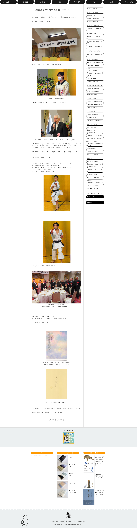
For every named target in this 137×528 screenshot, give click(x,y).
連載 (60, 2)
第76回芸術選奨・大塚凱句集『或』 (94, 42)
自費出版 (42, 2)
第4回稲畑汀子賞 (91, 15)
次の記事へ (61, 419)
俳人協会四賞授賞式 (92, 33)
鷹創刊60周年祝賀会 (92, 124)
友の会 (111, 2)
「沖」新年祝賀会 (91, 98)
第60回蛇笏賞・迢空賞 (92, 12)
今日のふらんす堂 (128, 2)
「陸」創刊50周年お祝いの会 (94, 101)
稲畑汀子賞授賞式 (91, 127)
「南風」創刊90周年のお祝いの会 (95, 170)
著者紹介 (89, 202)
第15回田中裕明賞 (91, 117)
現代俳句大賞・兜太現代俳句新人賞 (95, 37)
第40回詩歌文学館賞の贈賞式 (94, 85)
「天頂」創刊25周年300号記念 (95, 104)
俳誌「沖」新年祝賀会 (92, 161)
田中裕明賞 (77, 2)
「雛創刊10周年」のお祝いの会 (95, 82)
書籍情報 (25, 2)
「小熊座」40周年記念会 (93, 88)
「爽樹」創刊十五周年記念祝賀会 (95, 46)
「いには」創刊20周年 (92, 111)
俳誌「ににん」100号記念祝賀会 (94, 55)
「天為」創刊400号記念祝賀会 (94, 135)
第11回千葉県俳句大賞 (92, 22)
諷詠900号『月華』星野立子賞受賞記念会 (95, 181)
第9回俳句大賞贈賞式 (92, 148)
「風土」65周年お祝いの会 (94, 108)
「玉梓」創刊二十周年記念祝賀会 (95, 29)
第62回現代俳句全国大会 (93, 59)
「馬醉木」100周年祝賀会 (51, 9)
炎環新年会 (89, 158)
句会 (94, 2)
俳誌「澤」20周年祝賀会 (93, 177)
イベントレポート (92, 196)
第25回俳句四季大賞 (92, 9)
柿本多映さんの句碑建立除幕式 (91, 131)
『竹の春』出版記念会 (92, 155)
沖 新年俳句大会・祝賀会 (93, 51)
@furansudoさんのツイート (39, 455)
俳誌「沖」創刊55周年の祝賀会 (95, 62)
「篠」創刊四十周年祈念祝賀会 (95, 120)
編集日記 (68, 521)
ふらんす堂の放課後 (78, 521)
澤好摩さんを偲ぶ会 (92, 174)
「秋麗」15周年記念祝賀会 (94, 114)
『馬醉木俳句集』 (66, 362)
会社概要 (55, 521)
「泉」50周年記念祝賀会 (93, 185)
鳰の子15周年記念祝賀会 (93, 18)
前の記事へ (53, 419)
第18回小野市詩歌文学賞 (93, 25)
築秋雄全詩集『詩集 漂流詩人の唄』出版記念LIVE (95, 165)
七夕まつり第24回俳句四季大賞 (92, 69)
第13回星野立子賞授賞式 (93, 91)
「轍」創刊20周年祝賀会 (93, 189)
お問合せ (62, 521)
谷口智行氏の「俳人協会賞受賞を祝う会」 (95, 74)
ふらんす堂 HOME (8, 2)
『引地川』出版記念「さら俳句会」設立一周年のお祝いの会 (95, 143)
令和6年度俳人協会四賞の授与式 (95, 138)
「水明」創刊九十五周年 (93, 65)
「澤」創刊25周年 (91, 78)
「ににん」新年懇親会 (92, 151)
